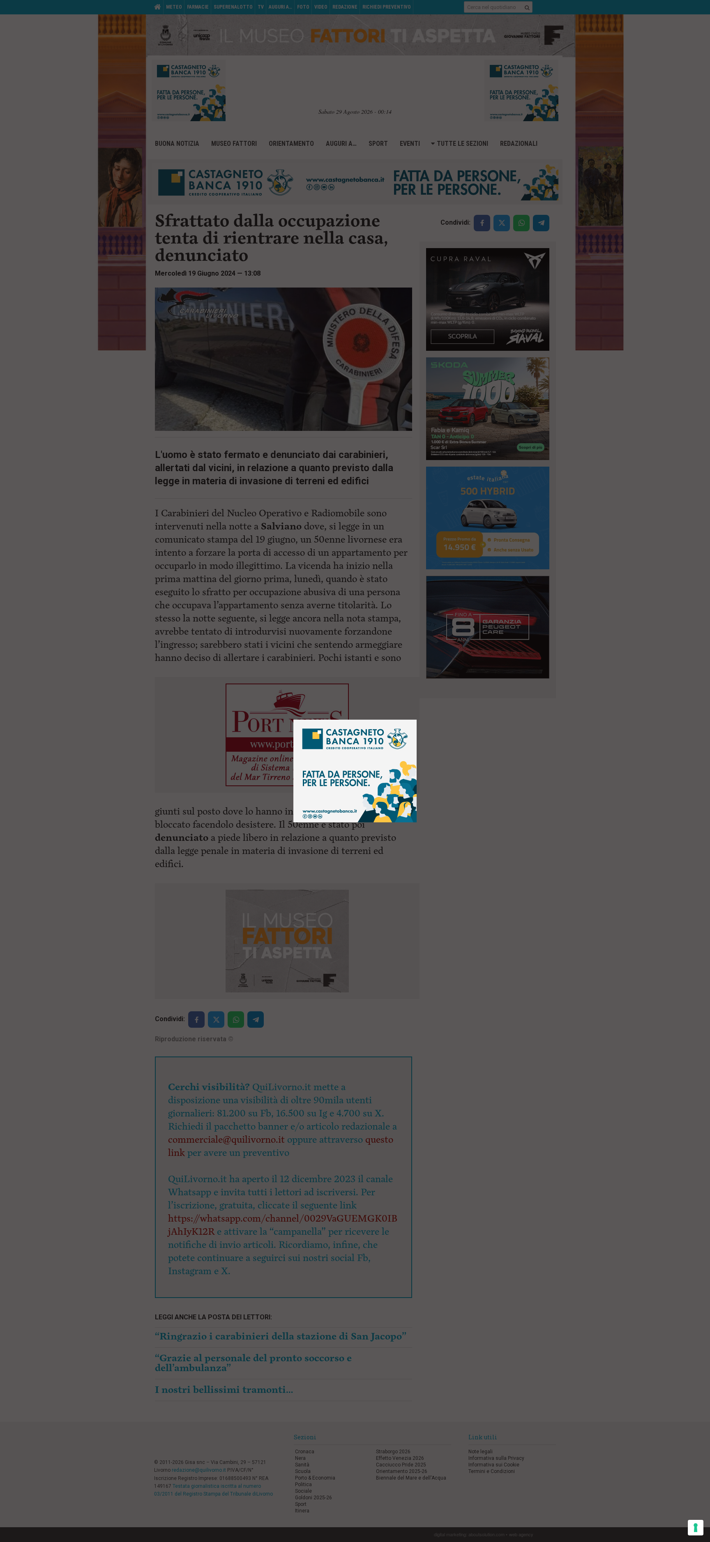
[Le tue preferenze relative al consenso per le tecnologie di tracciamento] (695, 1527)
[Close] (416, 719)
